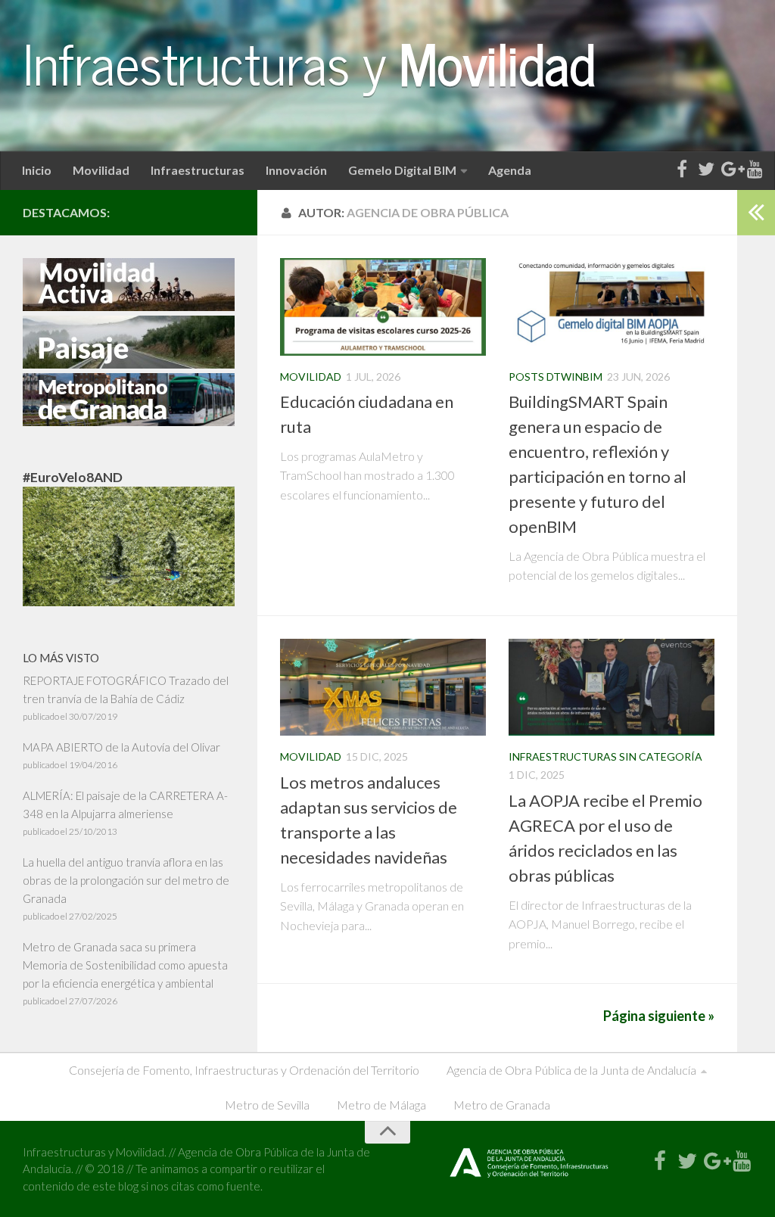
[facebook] (682, 169)
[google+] (730, 169)
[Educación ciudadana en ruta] (383, 306)
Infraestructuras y (309, 62)
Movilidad (101, 170)
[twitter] (706, 169)
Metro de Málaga (381, 1104)
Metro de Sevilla (267, 1104)
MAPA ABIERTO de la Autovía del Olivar (121, 747)
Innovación (296, 170)
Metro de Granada (501, 1104)
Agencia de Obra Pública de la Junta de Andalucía (571, 1070)
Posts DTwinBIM (555, 376)
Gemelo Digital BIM (402, 170)
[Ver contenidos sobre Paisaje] (129, 364)
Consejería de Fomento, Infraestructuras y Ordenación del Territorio (244, 1070)
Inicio (36, 170)
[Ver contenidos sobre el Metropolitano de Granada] (129, 421)
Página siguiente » (658, 1015)
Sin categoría (660, 756)
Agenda (509, 170)
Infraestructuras (197, 170)
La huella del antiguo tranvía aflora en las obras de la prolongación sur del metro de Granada (126, 880)
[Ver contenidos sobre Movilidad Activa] (129, 306)
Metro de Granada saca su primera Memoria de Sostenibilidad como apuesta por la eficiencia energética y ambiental (125, 965)
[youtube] (754, 169)
